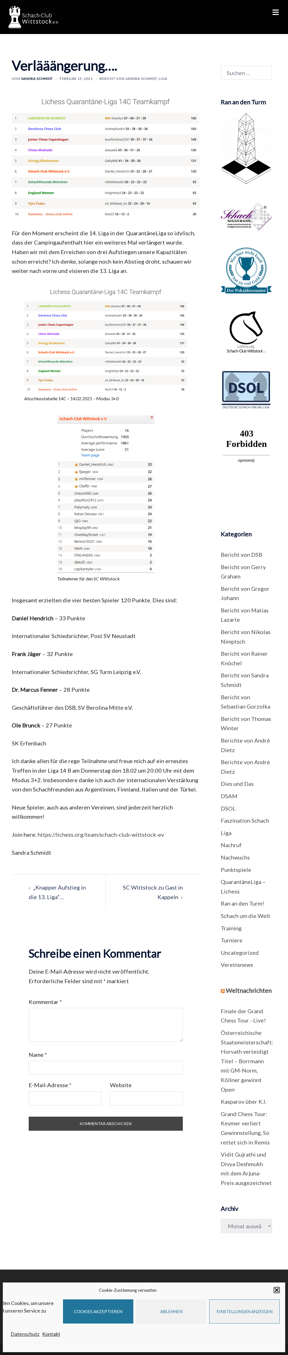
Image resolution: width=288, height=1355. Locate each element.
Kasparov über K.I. (243, 1101)
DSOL (228, 808)
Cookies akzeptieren (98, 1311)
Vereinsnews (237, 964)
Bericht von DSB (241, 554)
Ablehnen (171, 1311)
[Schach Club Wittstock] (33, 16)
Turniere (231, 940)
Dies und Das (237, 783)
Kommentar (45, 1001)
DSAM (229, 796)
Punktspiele (236, 869)
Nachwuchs (235, 857)
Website (121, 1085)
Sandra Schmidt (37, 78)
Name (38, 1054)
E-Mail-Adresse (50, 1085)
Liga (163, 78)
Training (231, 928)
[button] (277, 1290)
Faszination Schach (245, 820)
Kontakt (51, 1334)
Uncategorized (240, 952)
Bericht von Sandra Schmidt (128, 78)
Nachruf (231, 844)
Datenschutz (25, 1334)
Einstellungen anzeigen (245, 1311)
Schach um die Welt (245, 915)
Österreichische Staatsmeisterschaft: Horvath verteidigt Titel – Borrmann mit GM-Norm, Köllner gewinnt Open (247, 1061)
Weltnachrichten (249, 990)
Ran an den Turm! (242, 903)
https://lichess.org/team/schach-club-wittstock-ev (101, 834)
